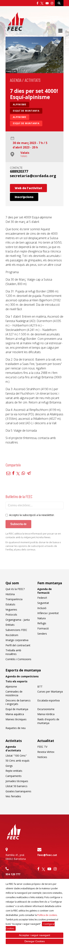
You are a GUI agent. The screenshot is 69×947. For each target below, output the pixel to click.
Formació (43, 628)
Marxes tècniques (16, 719)
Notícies (42, 757)
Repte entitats (14, 770)
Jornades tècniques (17, 781)
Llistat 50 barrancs (16, 786)
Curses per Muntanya (50, 691)
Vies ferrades (13, 796)
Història (10, 594)
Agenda (15, 80)
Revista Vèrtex (45, 752)
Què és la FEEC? (15, 589)
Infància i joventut (48, 613)
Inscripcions (24, 197)
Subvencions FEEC (16, 630)
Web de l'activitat (28, 188)
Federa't (42, 597)
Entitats (10, 624)
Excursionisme (45, 709)
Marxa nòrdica (45, 714)
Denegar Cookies (34, 941)
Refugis (41, 623)
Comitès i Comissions (18, 659)
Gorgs (9, 765)
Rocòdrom (12, 635)
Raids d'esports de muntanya (48, 721)
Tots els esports (16, 681)
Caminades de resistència (14, 693)
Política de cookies (47, 915)
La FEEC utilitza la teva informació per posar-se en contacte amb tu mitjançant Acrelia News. (33, 535)
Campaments (14, 776)
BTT (40, 686)
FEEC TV (42, 746)
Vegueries (11, 609)
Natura (41, 618)
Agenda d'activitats (13, 748)
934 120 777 (13, 874)
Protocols (11, 614)
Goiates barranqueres (18, 791)
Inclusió (41, 608)
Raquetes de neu (16, 728)
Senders (42, 633)
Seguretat (43, 603)
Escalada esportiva (48, 700)
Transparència (14, 599)
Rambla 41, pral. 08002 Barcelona (16, 857)
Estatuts (10, 604)
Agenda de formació (44, 590)
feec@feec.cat (47, 855)
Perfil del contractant (18, 645)
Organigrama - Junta (18, 619)
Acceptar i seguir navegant (34, 935)
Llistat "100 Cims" (16, 755)
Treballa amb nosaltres (13, 652)
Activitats (32, 80)
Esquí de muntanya (26, 110)
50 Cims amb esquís (17, 760)
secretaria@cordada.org (33, 175)
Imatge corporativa (17, 640)
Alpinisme (19, 104)
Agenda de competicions (22, 676)
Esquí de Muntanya (26, 123)
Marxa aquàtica (15, 714)
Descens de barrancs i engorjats (18, 702)
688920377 (19, 171)
